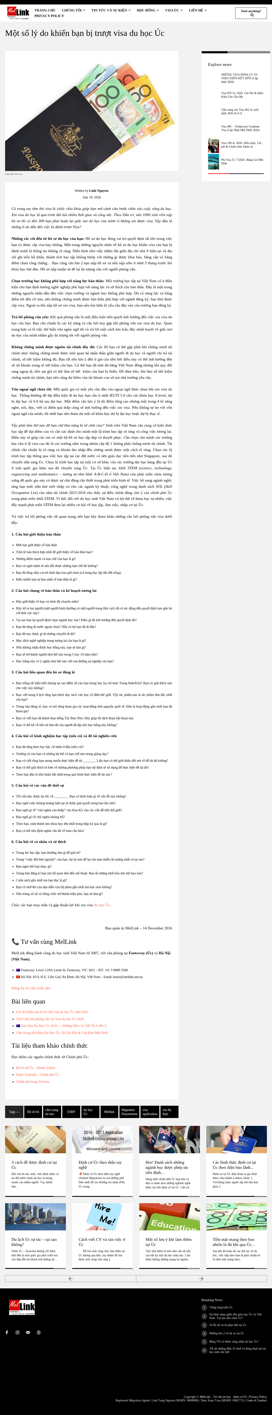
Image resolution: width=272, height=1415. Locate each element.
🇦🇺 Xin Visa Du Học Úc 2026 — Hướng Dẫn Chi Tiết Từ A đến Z (61, 1026)
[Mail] (28, 1333)
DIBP (71, 1112)
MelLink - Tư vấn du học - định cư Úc (223, 1396)
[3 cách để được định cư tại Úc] (35, 1139)
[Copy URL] (190, 65)
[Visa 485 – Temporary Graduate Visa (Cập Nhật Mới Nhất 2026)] (213, 128)
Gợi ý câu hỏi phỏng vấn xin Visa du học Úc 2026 (50, 1019)
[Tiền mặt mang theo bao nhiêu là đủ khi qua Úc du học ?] (236, 1216)
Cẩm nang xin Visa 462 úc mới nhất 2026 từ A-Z (239, 111)
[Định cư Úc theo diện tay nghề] (102, 1139)
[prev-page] (70, 1278)
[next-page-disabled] (201, 1278)
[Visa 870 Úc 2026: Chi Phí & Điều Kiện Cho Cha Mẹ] (213, 95)
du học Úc (102, 905)
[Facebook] (190, 55)
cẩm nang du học (51, 1112)
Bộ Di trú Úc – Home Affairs (35, 1068)
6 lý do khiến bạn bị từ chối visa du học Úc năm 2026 (52, 1012)
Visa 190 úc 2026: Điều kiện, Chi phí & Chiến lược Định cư (241, 144)
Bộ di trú (33, 1112)
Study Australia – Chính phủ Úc (37, 1074)
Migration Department (129, 1112)
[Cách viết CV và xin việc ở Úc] (102, 1216)
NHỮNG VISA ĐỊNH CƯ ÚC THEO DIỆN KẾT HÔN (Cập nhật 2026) (239, 78)
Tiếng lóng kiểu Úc (221, 1307)
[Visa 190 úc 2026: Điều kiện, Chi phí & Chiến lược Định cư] (213, 145)
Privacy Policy (258, 1396)
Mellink (109, 1112)
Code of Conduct (256, 1400)
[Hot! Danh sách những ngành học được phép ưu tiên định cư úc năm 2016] (169, 1139)
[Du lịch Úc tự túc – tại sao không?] (35, 1216)
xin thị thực (167, 1112)
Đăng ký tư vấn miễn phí (30, 988)
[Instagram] (17, 1333)
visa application (150, 1112)
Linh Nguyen (98, 190)
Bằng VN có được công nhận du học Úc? (234, 1341)
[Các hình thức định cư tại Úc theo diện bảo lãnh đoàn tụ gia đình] (236, 1139)
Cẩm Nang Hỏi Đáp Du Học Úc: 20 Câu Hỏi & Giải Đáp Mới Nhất (62, 1033)
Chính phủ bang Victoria (32, 1081)
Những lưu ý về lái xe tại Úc (226, 1333)
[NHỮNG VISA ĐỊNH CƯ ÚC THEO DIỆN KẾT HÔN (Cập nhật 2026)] (213, 78)
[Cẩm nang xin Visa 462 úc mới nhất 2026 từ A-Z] (213, 112)
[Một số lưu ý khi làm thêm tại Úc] (169, 1216)
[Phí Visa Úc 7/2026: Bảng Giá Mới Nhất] (213, 162)
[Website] (38, 1333)
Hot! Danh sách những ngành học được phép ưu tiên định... (167, 1167)
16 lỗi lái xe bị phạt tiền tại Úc (227, 1325)
